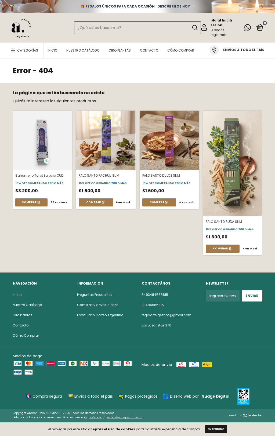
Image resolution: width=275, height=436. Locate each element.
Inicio (52, 50)
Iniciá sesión (221, 22)
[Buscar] (194, 27)
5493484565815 (155, 294)
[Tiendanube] (245, 416)
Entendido (216, 429)
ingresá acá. (93, 417)
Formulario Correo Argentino (100, 315)
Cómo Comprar (180, 50)
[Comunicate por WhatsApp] (248, 29)
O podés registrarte (219, 32)
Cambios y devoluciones (97, 305)
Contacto (149, 50)
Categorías (27, 50)
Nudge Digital (215, 396)
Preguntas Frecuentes (94, 294)
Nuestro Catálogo (82, 50)
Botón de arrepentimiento (124, 417)
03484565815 (153, 305)
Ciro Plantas (119, 50)
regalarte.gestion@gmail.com (166, 315)
